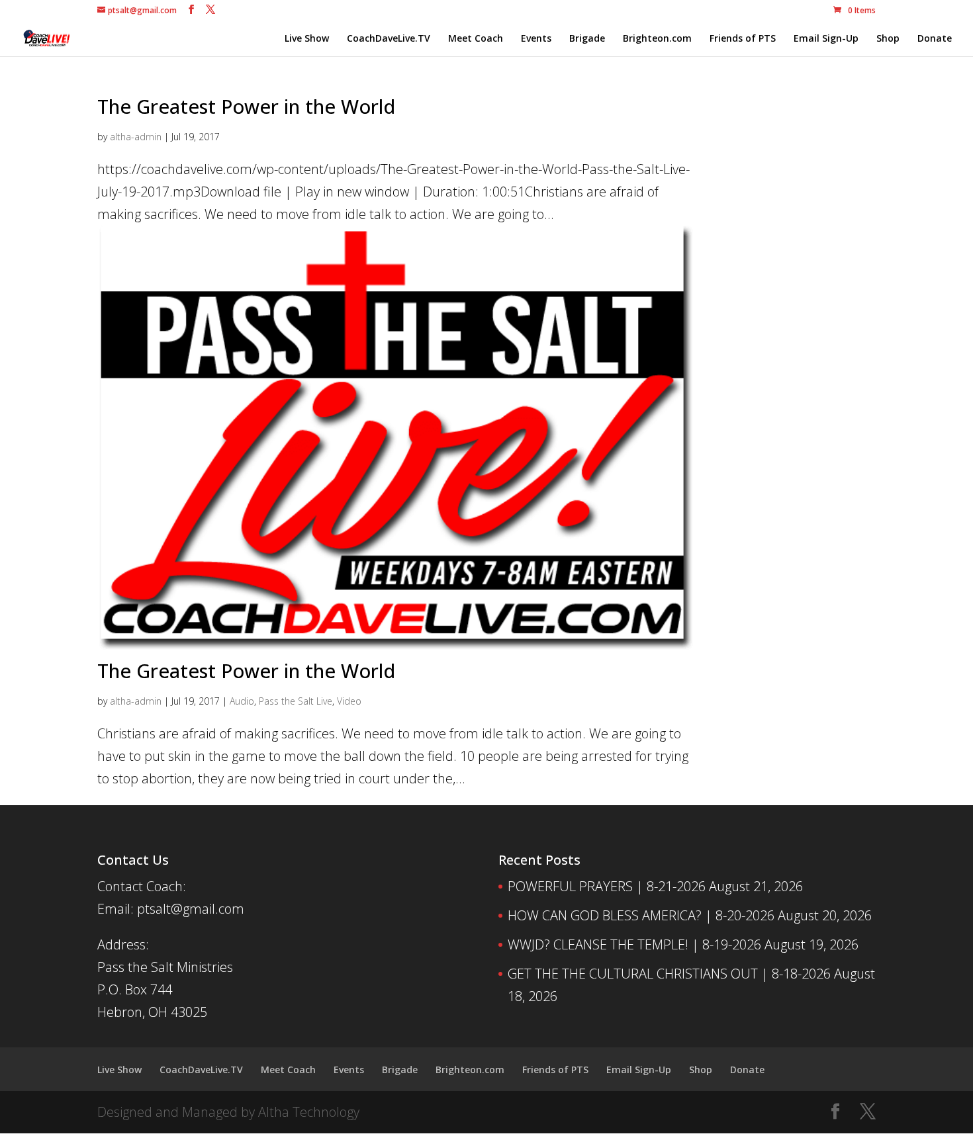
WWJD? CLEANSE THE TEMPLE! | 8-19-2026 (634, 944)
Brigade (587, 39)
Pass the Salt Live (295, 701)
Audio (242, 701)
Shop (888, 39)
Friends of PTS (743, 39)
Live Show (307, 39)
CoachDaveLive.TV (388, 39)
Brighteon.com (657, 39)
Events (536, 39)
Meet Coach (475, 39)
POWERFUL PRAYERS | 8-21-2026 (607, 886)
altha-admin (136, 136)
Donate (934, 39)
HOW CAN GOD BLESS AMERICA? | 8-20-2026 (641, 915)
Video (349, 701)
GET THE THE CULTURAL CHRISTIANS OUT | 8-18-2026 (669, 974)
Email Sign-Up (826, 39)
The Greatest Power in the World (246, 106)
